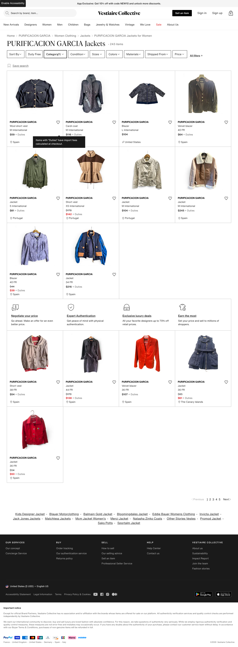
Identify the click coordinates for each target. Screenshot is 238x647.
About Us (172, 25)
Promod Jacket (210, 518)
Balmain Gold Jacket (97, 514)
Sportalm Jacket (128, 523)
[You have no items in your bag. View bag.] (230, 13)
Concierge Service (16, 553)
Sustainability (200, 553)
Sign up (217, 13)
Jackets (85, 36)
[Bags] (93, 24)
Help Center (154, 548)
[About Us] (181, 24)
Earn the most (187, 316)
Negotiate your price (24, 316)
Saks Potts (105, 523)
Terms (58, 594)
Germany (48, 642)
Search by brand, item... (24, 13)
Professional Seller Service (117, 563)
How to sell (108, 548)
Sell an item (182, 13)
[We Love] (153, 24)
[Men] (65, 24)
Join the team (200, 563)
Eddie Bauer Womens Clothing (173, 514)
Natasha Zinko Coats (147, 518)
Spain (57, 642)
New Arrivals (11, 25)
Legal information (42, 594)
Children (73, 25)
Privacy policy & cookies (77, 594)
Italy (64, 642)
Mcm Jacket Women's (90, 518)
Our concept (13, 548)
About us (197, 548)
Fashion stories (201, 568)
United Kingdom (19, 642)
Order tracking (64, 548)
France (6, 642)
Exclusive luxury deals (136, 316)
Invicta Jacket (209, 514)
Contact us (153, 553)
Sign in (202, 13)
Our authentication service (71, 553)
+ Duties (20, 134)
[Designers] (39, 24)
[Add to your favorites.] (58, 122)
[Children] (81, 24)
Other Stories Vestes (181, 518)
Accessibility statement (18, 594)
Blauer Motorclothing (64, 514)
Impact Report (200, 558)
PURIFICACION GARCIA (34, 36)
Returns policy (64, 558)
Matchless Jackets (58, 518)
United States (35, 642)
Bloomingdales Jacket (132, 514)
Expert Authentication (81, 316)
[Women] (54, 24)
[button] (230, 13)
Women (47, 25)
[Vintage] (137, 24)
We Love (145, 25)
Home (11, 36)
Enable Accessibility (12, 3)
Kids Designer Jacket (30, 514)
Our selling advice (112, 553)
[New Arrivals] (21, 24)
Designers (30, 25)
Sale (159, 25)
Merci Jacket (119, 518)
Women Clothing (65, 36)
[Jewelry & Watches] (122, 24)
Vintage (129, 25)
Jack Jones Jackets (26, 518)
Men (60, 25)
